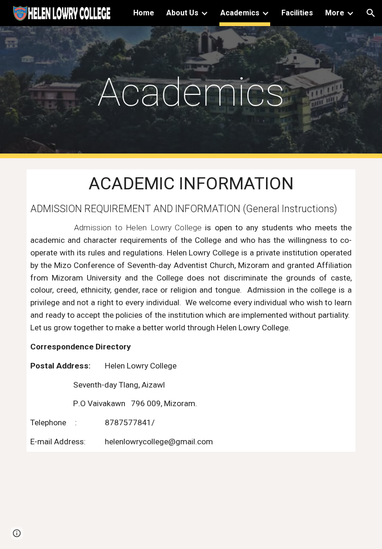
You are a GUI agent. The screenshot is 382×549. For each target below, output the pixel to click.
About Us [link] (182, 12)
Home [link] (143, 12)
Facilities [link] (297, 12)
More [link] (334, 12)
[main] (191, 92)
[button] (371, 13)
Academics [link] (239, 12)
